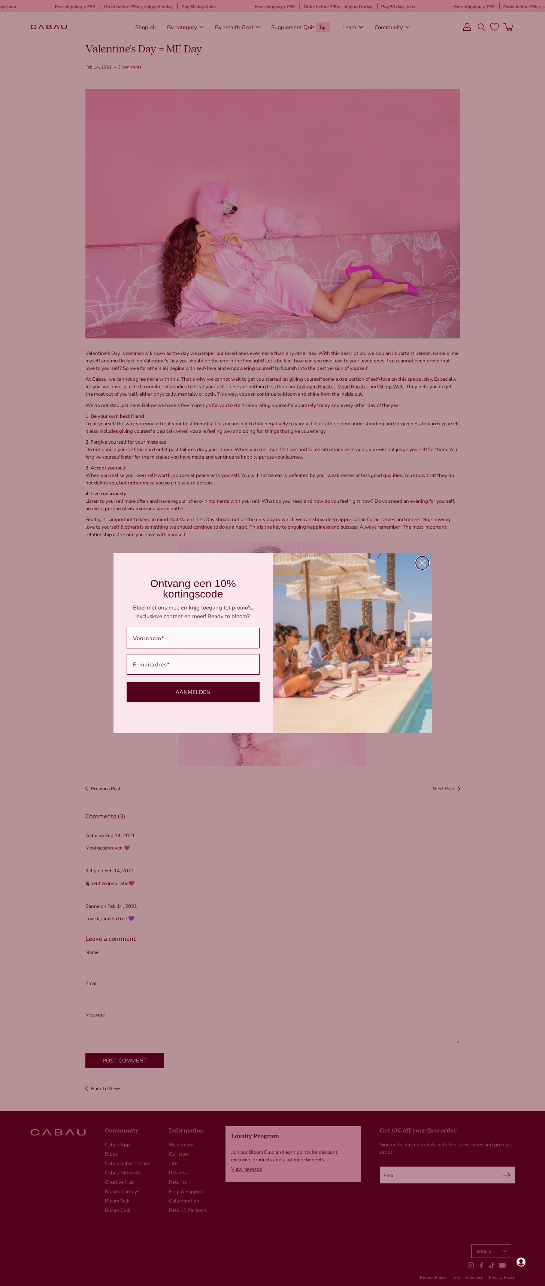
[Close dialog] (422, 562)
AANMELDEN (193, 692)
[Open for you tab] (521, 1262)
